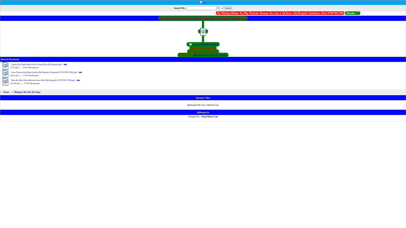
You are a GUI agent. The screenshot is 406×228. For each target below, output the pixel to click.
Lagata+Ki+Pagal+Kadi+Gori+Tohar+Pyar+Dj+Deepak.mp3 (36, 64)
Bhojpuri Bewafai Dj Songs (210, 55)
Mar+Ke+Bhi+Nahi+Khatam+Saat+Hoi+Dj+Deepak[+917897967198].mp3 (43, 80)
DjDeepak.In (203, 112)
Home (6, 92)
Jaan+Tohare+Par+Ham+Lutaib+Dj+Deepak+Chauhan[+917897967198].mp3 (44, 72)
